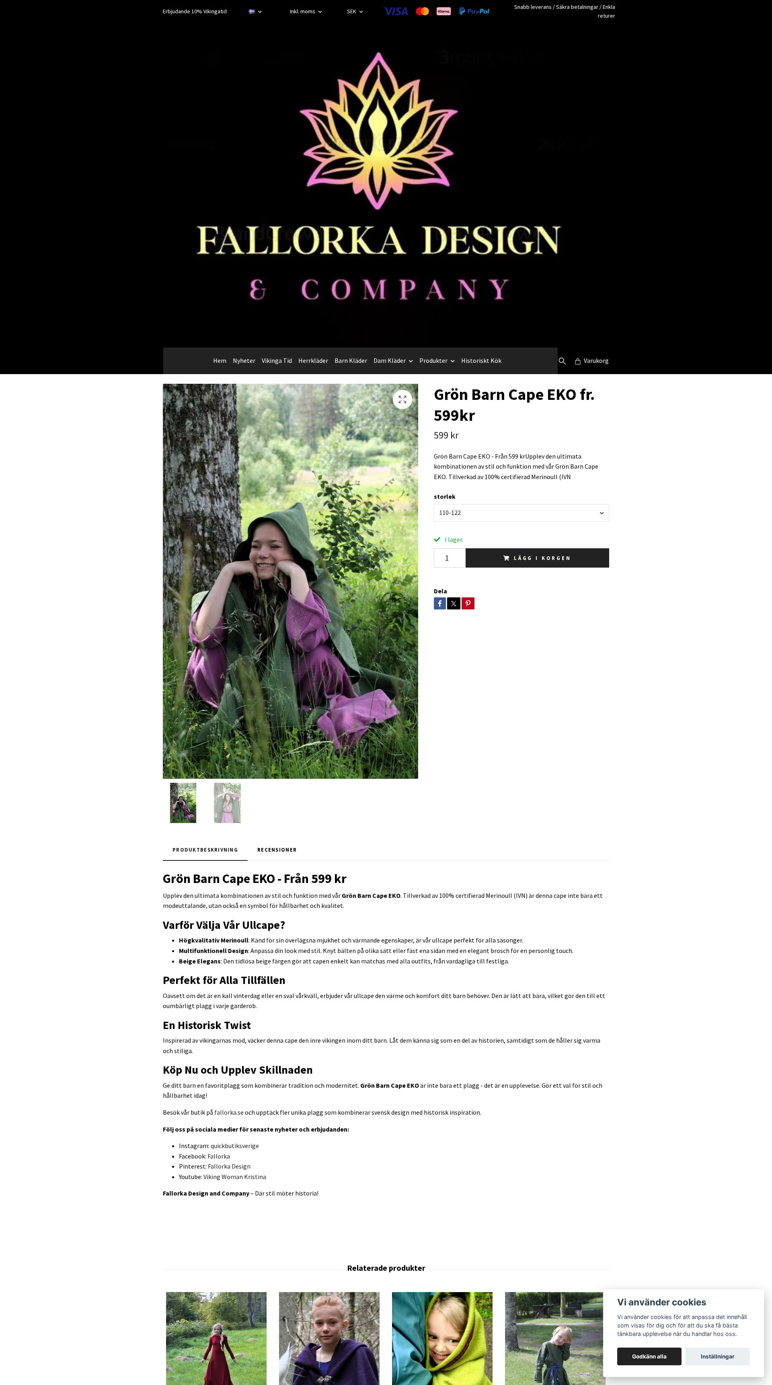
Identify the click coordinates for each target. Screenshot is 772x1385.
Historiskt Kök (481, 360)
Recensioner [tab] (277, 849)
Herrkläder (313, 360)
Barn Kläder (351, 360)
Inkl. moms (303, 11)
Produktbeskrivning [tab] (205, 849)
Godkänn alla (649, 1356)
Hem (219, 360)
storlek (445, 496)
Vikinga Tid (277, 360)
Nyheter (244, 360)
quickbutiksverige (235, 1146)
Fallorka (218, 1156)
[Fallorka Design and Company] (380, 185)
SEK (352, 11)
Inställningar (718, 1356)
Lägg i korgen (542, 558)
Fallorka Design (229, 1166)
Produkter (433, 360)
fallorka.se (229, 1112)
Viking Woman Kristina (234, 1177)
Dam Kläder (390, 360)
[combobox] (521, 513)
